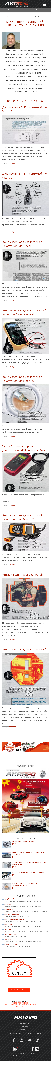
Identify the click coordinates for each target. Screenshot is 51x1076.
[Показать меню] (44, 4)
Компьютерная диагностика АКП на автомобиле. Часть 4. (24, 312)
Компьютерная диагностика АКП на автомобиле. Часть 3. (24, 244)
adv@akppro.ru (25, 1023)
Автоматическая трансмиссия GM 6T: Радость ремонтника (30, 863)
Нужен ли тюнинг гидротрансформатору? (28, 872)
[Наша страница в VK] (29, 1041)
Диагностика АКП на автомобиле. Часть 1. (25, 109)
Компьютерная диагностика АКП (24, 649)
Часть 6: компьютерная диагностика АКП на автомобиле (24, 448)
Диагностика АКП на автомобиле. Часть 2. (25, 175)
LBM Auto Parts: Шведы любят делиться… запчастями (28, 853)
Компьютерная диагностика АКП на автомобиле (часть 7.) (24, 517)
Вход (38, 10)
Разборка (12, 163)
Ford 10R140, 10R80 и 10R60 (23, 841)
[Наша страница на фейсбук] (13, 1041)
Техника (15, 875)
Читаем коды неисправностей (22, 574)
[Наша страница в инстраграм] (21, 1041)
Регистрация (13, 10)
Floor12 (38, 1053)
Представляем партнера (20, 857)
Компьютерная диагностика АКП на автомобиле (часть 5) (24, 379)
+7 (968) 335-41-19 (25, 1027)
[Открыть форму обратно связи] (37, 1040)
